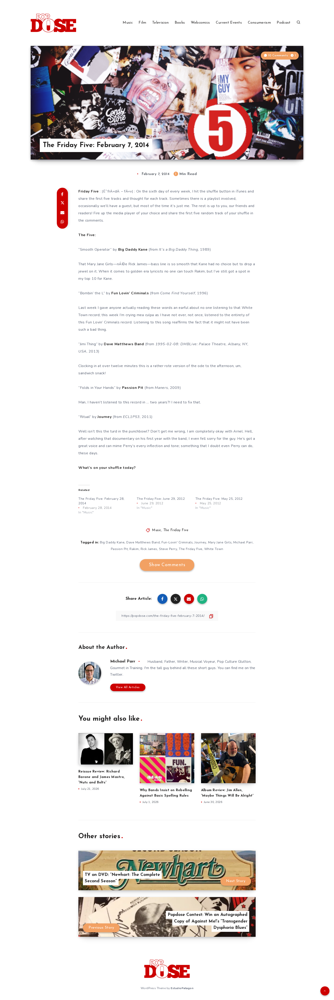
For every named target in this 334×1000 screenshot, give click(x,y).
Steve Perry (168, 549)
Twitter (116, 674)
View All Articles (128, 687)
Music (128, 23)
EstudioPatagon (182, 988)
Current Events (229, 23)
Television (160, 23)
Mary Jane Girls (220, 542)
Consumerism (259, 23)
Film (142, 23)
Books (180, 23)
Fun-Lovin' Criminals (177, 542)
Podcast (283, 23)
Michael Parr (243, 542)
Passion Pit (119, 549)
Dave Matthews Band (143, 542)
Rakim (134, 549)
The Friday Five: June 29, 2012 (161, 499)
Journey (200, 542)
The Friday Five (176, 530)
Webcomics (200, 23)
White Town (213, 549)
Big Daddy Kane (112, 542)
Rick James (149, 549)
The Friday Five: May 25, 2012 (219, 499)
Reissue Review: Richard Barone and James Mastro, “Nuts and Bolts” (101, 777)
